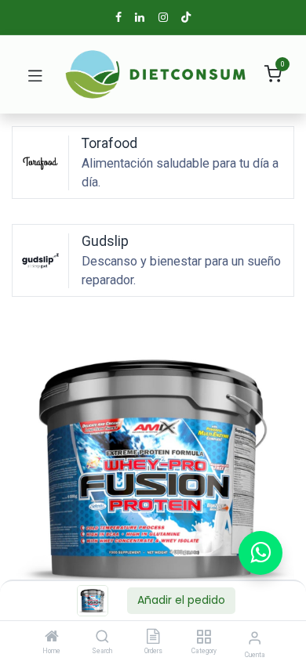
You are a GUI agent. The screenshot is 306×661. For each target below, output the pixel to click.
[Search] (102, 637)
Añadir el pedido (181, 600)
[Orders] (153, 637)
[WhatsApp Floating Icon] (260, 552)
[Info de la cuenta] (254, 638)
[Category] (203, 637)
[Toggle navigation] (35, 74)
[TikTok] (186, 17)
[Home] (52, 637)
